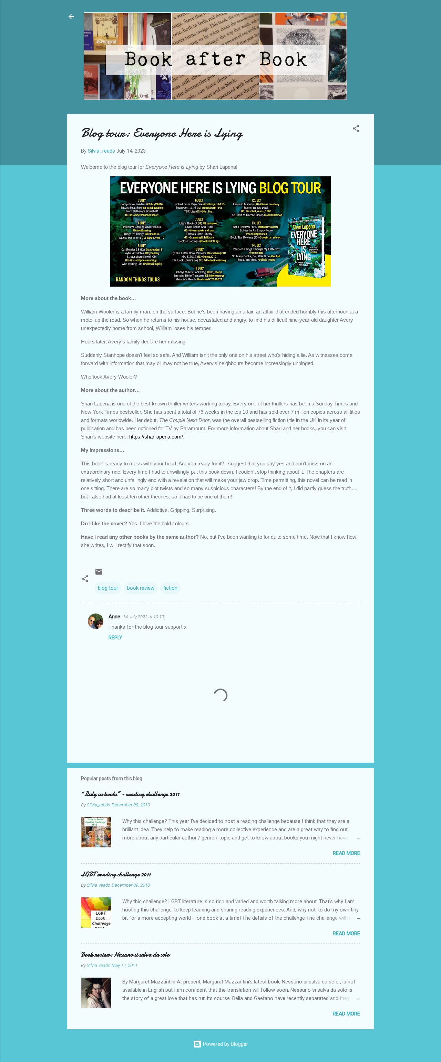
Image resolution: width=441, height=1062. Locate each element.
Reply (115, 637)
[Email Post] (99, 574)
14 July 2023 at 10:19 (143, 616)
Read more (346, 853)
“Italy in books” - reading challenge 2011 (130, 794)
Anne (114, 617)
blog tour (108, 588)
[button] (356, 129)
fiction (170, 588)
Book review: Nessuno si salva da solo (125, 954)
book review (140, 588)
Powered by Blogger (225, 1044)
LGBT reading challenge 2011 (116, 874)
